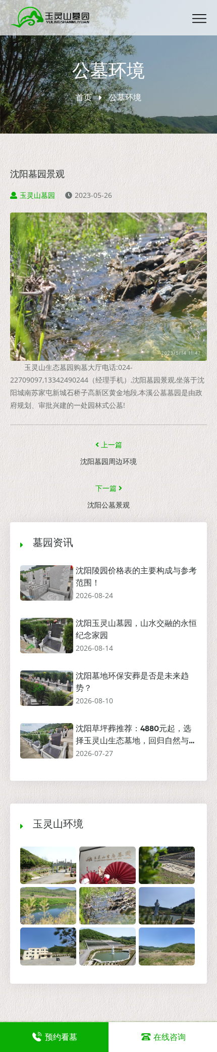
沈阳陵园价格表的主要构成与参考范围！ (136, 577)
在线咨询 (169, 1036)
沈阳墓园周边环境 (108, 462)
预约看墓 (61, 1036)
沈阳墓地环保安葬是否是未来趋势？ (132, 682)
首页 (84, 97)
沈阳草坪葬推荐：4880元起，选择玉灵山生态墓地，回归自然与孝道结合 (136, 736)
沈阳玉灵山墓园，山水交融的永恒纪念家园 (136, 630)
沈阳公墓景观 (108, 505)
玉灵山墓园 (37, 195)
